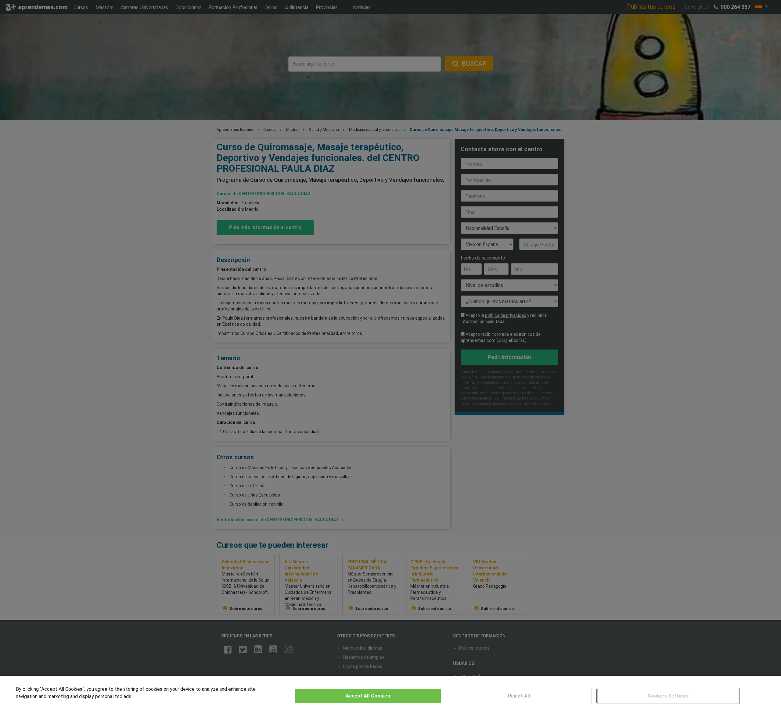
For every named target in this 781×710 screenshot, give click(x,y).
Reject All (519, 696)
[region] (390, 693)
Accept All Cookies (368, 696)
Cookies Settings (668, 696)
